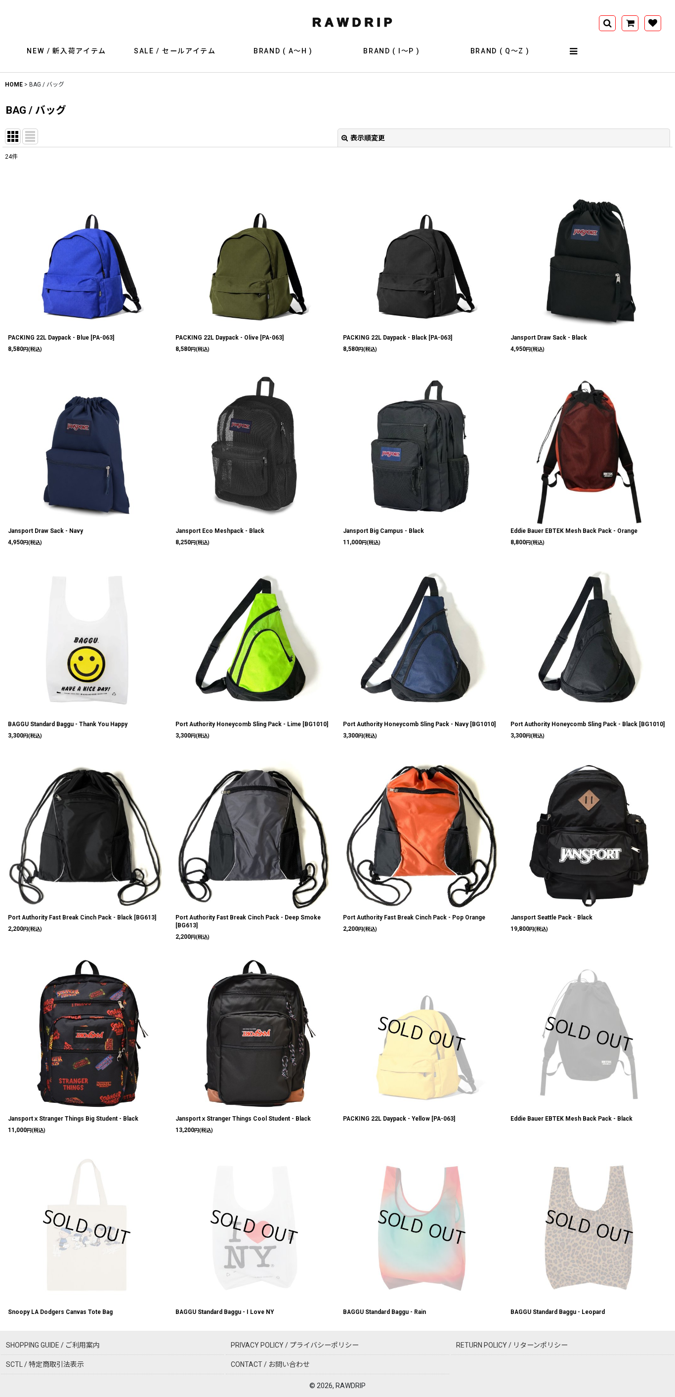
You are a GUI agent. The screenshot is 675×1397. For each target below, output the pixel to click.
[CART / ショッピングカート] (630, 23)
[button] (573, 51)
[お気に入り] (652, 23)
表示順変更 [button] (367, 138)
